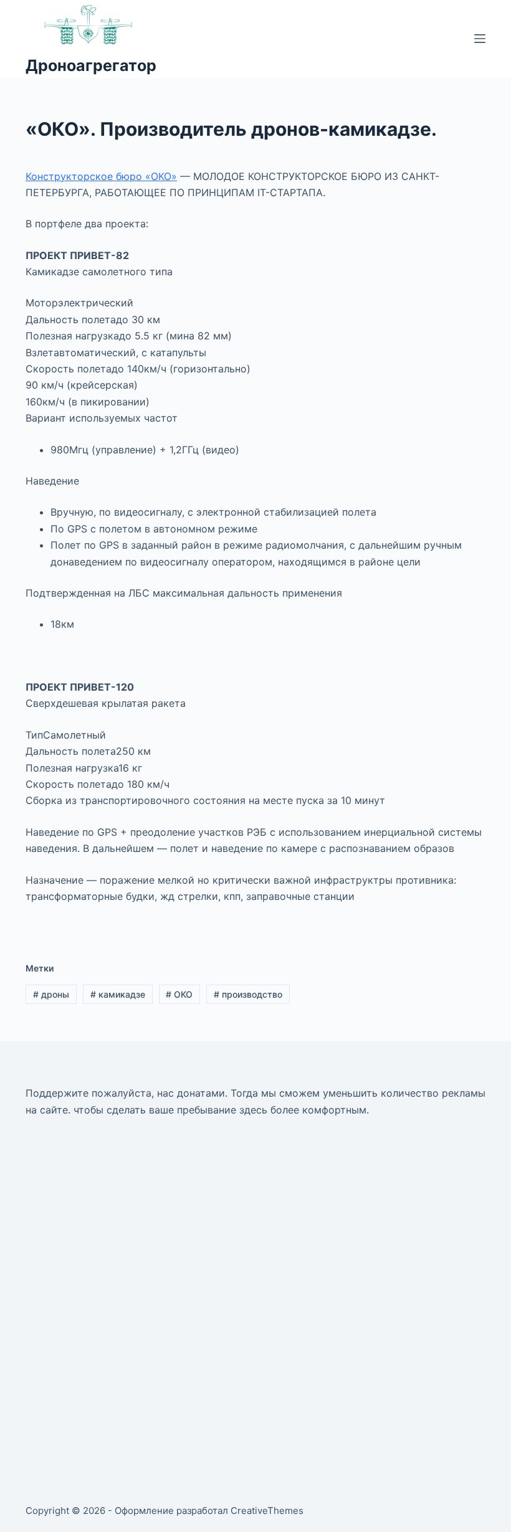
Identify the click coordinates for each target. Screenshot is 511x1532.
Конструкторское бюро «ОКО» (101, 176)
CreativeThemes (267, 1510)
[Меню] (479, 38)
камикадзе (117, 994)
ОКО (179, 994)
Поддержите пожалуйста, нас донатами (125, 1093)
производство (248, 994)
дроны (51, 994)
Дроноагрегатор (91, 65)
